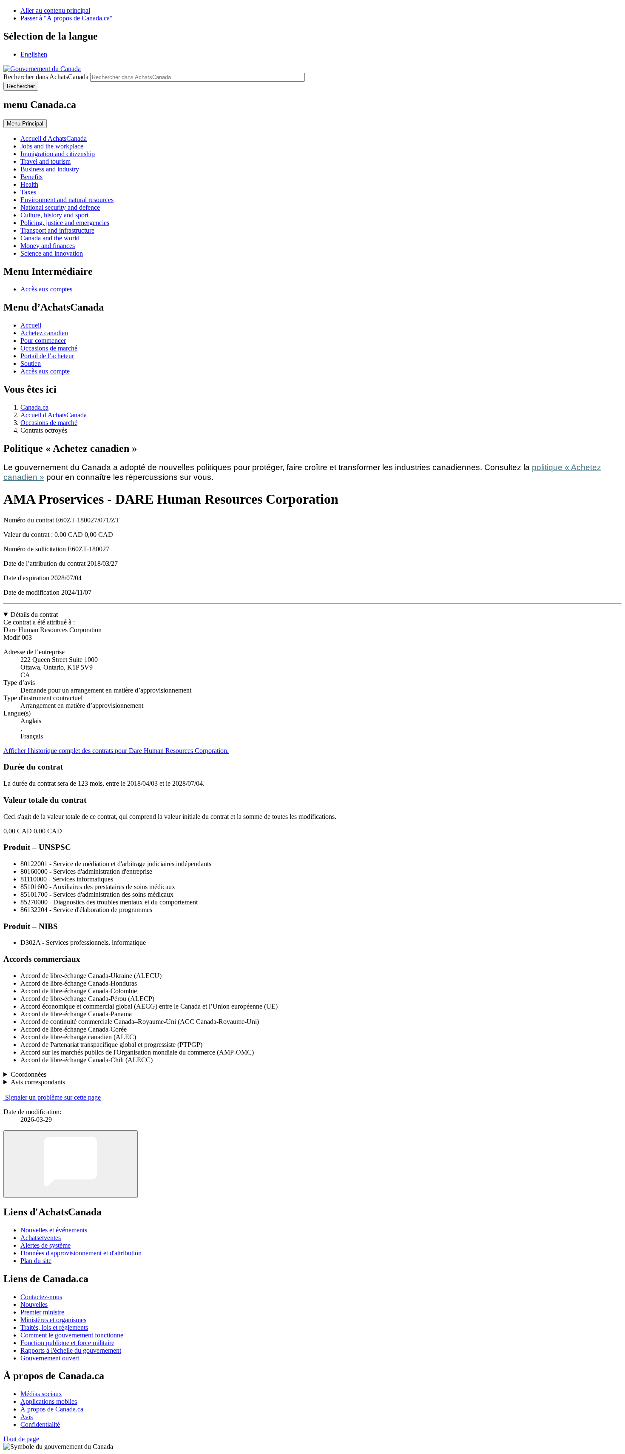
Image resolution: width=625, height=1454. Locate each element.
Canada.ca (34, 407)
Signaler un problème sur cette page (53, 1097)
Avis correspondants (38, 1082)
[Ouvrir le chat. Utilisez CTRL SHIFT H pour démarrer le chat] (70, 1164)
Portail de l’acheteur (47, 355)
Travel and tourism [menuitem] (45, 161)
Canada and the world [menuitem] (50, 238)
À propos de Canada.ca (51, 1409)
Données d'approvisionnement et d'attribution (81, 1253)
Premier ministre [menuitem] (42, 1312)
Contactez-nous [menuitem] (41, 1296)
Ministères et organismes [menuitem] (53, 1319)
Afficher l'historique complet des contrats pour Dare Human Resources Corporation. (116, 750)
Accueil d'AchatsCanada (53, 415)
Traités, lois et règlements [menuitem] (54, 1327)
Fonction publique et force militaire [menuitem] (67, 1342)
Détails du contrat (34, 614)
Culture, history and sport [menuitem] (54, 215)
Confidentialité (40, 1424)
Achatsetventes (40, 1237)
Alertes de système (45, 1245)
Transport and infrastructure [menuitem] (57, 230)
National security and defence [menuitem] (60, 207)
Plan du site (35, 1260)
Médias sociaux (41, 1393)
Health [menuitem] (29, 184)
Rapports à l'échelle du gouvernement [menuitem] (70, 1350)
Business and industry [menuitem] (49, 169)
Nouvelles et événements (53, 1230)
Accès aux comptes (46, 289)
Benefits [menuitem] (31, 176)
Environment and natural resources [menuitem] (67, 199)
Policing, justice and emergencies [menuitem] (64, 222)
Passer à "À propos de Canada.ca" (66, 18)
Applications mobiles (48, 1401)
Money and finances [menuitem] (47, 245)
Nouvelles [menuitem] (34, 1304)
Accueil (30, 325)
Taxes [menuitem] (28, 192)
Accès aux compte (45, 371)
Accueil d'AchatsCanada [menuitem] (53, 138)
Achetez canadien (44, 332)
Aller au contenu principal (55, 10)
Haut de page (21, 1439)
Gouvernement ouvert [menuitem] (49, 1358)
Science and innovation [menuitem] (51, 253)
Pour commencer (43, 340)
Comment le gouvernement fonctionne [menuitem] (71, 1335)
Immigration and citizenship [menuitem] (57, 153)
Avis (26, 1416)
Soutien (30, 363)
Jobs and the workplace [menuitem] (51, 146)
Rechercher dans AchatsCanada (45, 76)
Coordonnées (28, 1074)
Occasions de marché (48, 348)
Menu (25, 123)
